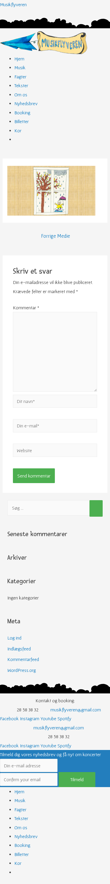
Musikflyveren (13, 4)
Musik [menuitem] (20, 800)
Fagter (20, 76)
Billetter (21, 121)
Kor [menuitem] (17, 863)
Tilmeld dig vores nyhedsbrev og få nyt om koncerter (50, 754)
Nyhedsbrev (26, 103)
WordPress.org (21, 670)
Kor (17, 130)
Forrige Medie (55, 236)
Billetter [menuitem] (21, 854)
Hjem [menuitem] (19, 791)
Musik (20, 67)
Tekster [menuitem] (21, 818)
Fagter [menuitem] (20, 809)
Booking (22, 112)
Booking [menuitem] (22, 845)
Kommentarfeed (23, 659)
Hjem (19, 58)
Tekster (21, 85)
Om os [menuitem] (20, 827)
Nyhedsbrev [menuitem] (26, 836)
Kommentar (26, 307)
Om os (20, 94)
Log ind (14, 637)
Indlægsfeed (19, 648)
